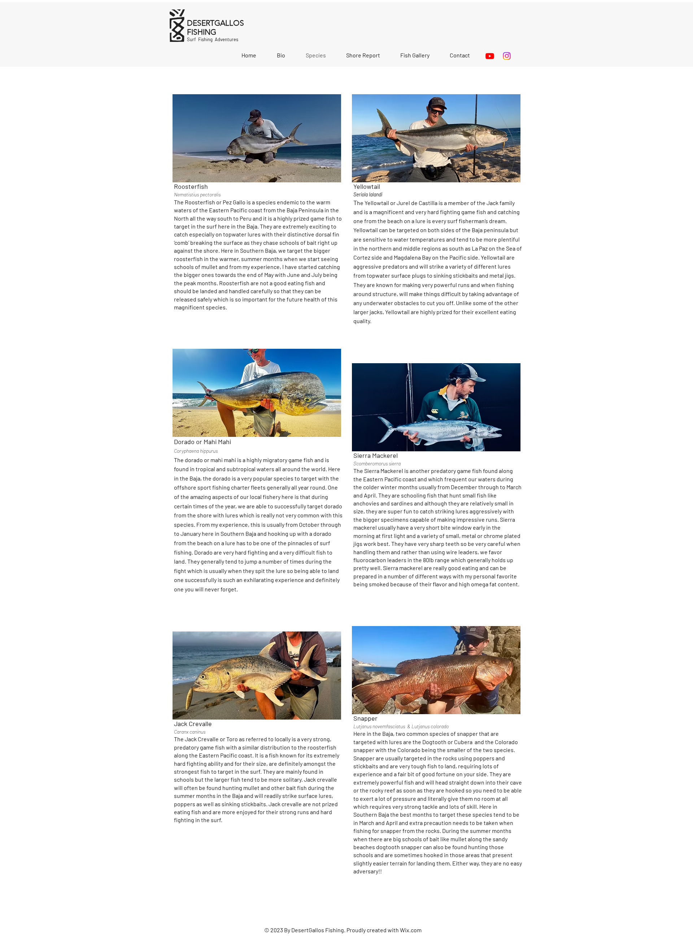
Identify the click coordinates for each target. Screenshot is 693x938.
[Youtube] (490, 56)
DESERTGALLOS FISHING (215, 27)
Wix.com (411, 929)
